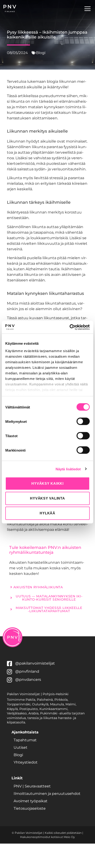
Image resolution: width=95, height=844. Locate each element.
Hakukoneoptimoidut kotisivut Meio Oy (47, 837)
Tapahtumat (25, 740)
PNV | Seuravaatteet (32, 786)
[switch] (83, 421)
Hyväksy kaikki (47, 483)
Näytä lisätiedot (68, 469)
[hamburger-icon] (87, 9)
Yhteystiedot (26, 762)
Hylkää (47, 513)
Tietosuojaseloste (30, 808)
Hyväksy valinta (47, 498)
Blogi (18, 755)
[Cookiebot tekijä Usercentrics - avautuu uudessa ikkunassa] (69, 327)
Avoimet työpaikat (31, 801)
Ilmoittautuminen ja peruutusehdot (47, 793)
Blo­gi (40, 53)
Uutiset (20, 747)
